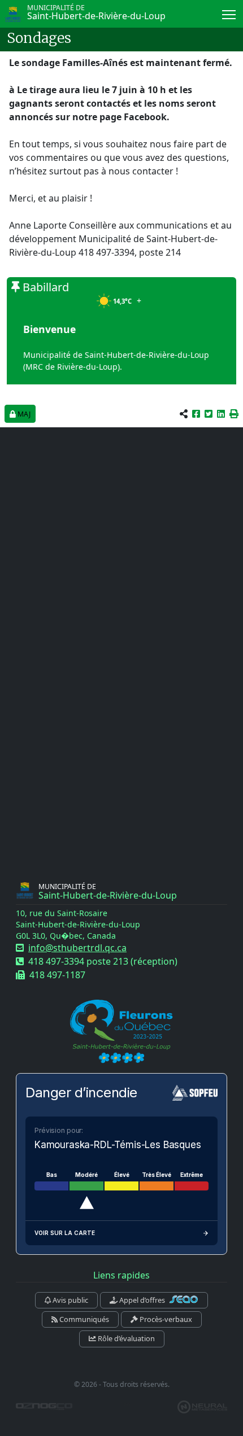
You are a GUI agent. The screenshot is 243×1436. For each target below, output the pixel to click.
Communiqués (83, 1319)
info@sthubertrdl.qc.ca (77, 948)
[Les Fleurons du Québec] (121, 1032)
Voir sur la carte (64, 1232)
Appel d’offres (142, 1300)
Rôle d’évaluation (125, 1338)
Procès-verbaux (165, 1319)
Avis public (69, 1300)
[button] (233, 414)
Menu (229, 14)
